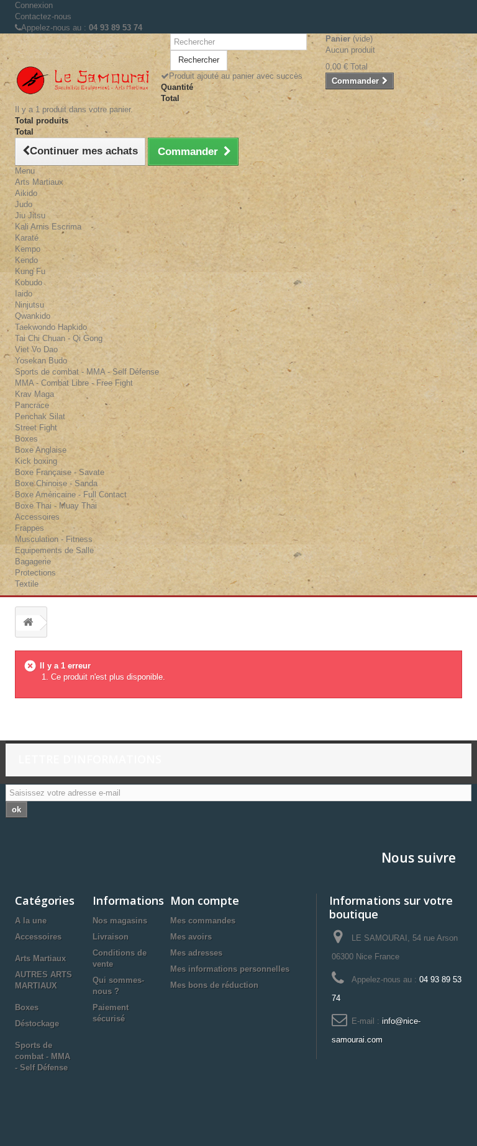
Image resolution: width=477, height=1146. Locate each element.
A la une (31, 920)
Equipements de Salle (54, 550)
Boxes (26, 438)
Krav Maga (34, 394)
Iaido (23, 293)
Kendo (26, 260)
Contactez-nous (43, 16)
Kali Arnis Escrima (48, 226)
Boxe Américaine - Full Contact (71, 494)
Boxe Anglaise (40, 450)
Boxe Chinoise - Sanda (56, 483)
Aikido (26, 193)
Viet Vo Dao (36, 349)
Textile (27, 584)
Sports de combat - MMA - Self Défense (87, 371)
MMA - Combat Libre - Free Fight (74, 383)
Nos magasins (120, 920)
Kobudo (28, 282)
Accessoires (37, 517)
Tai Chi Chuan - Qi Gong (58, 338)
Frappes (29, 528)
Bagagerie (33, 561)
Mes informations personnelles (229, 969)
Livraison (111, 936)
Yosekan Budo (41, 360)
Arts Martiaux (39, 182)
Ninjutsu (29, 304)
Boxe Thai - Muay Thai (56, 505)
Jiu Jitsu (30, 215)
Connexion (34, 5)
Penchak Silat (40, 416)
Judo (23, 204)
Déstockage (37, 1023)
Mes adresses (196, 952)
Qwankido (32, 316)
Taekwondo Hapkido (51, 327)
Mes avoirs (191, 936)
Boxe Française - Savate (59, 472)
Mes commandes (202, 920)
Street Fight (36, 427)
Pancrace (32, 405)
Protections (35, 572)
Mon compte (204, 900)
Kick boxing (36, 461)
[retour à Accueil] (28, 623)
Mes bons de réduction (214, 985)
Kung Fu (30, 271)
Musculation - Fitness (54, 539)
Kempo (27, 249)
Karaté (27, 237)
